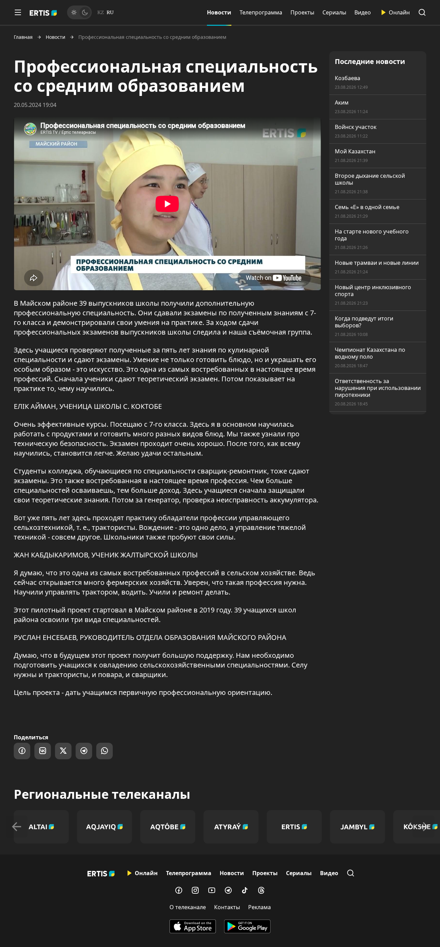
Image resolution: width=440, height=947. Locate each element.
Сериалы (334, 12)
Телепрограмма (261, 12)
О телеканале (187, 907)
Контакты (227, 907)
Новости (219, 12)
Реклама (259, 907)
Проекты (302, 12)
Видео (362, 12)
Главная (23, 37)
